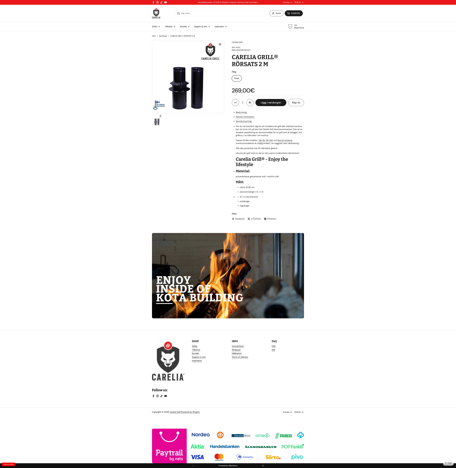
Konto (278, 13)
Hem (154, 36)
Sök (273, 349)
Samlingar (163, 36)
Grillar (194, 346)
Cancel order (9, 464)
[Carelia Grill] (156, 13)
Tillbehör (196, 349)
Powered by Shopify (190, 412)
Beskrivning (241, 112)
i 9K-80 (261, 140)
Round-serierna (285, 140)
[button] (235, 102)
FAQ (273, 346)
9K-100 (269, 140)
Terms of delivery (240, 357)
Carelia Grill (175, 412)
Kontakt (195, 353)
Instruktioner (238, 346)
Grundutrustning (244, 121)
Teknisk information (245, 116)
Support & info (199, 357)
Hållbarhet (237, 353)
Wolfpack (236, 349)
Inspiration (197, 360)
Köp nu (296, 102)
